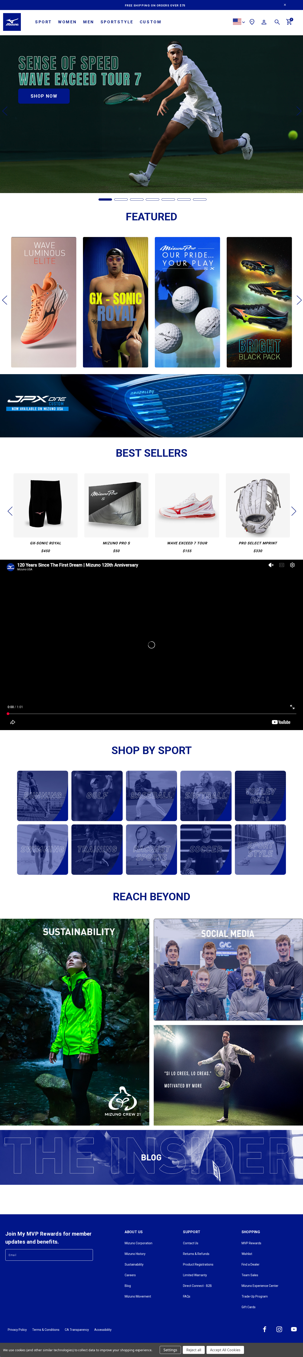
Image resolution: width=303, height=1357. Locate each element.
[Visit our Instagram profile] (279, 1332)
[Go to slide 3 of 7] (137, 199)
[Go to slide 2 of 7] (121, 199)
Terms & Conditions (45, 1329)
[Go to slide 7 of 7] (200, 199)
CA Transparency (77, 1329)
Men (88, 22)
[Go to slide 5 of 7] (168, 199)
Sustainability (134, 1264)
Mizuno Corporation (138, 1243)
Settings (170, 1349)
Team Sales (250, 1275)
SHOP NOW (44, 96)
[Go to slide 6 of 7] (184, 199)
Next (298, 111)
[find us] (252, 22)
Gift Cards (249, 1307)
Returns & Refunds (196, 1254)
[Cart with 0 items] (289, 23)
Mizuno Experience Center (260, 1286)
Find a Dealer (251, 1264)
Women (67, 22)
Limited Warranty (195, 1275)
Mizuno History (135, 1254)
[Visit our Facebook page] (264, 1332)
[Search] (277, 22)
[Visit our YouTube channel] (294, 1332)
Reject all (193, 1349)
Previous (4, 111)
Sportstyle (117, 22)
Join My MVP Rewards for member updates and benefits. (48, 1238)
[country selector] (239, 22)
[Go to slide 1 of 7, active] (105, 199)
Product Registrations (198, 1264)
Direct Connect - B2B (197, 1286)
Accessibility (103, 1329)
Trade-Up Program (255, 1296)
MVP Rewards (251, 1243)
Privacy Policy (17, 1329)
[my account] (264, 22)
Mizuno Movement (138, 1296)
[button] (151, 405)
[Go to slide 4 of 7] (152, 199)
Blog (128, 1286)
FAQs (186, 1296)
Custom (151, 22)
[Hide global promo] (285, 5)
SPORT (43, 22)
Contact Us (190, 1243)
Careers (130, 1275)
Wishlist (247, 1254)
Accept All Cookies (225, 1349)
